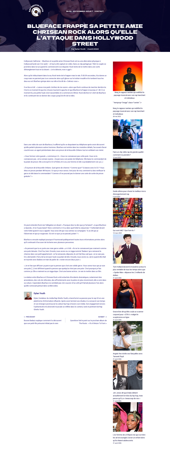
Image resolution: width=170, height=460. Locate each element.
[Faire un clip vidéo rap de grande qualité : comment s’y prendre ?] (129, 134)
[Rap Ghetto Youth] (36, 11)
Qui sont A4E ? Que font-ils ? (124, 230)
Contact (99, 11)
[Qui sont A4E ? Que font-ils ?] (129, 212)
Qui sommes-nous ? (83, 11)
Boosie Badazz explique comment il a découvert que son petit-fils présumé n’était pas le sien (42, 320)
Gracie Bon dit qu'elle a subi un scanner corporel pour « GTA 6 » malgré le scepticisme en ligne (128, 314)
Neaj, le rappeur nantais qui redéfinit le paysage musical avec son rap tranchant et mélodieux (129, 95)
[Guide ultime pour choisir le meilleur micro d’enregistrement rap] (129, 173)
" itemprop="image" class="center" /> (127, 103)
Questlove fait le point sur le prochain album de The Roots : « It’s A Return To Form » (88, 320)
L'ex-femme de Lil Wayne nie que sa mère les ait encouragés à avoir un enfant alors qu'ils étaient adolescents (129, 438)
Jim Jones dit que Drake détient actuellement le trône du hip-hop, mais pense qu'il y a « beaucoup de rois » (128, 396)
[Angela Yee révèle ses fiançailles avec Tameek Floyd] (129, 336)
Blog (68, 11)
